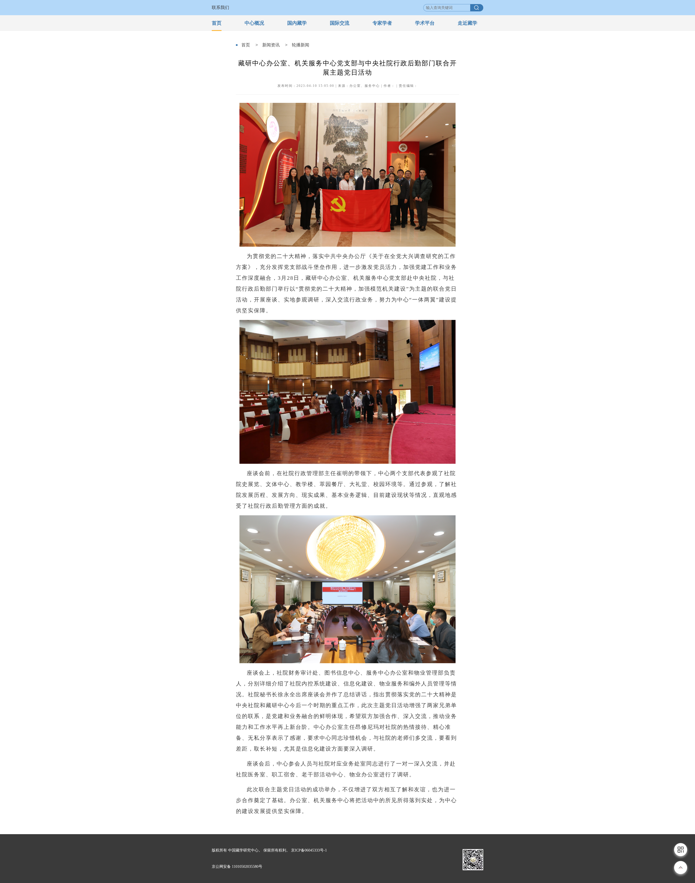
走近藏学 (467, 23)
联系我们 (220, 7)
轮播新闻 (300, 45)
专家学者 (382, 23)
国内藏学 (297, 23)
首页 (217, 23)
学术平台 (425, 23)
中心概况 (254, 23)
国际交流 (339, 23)
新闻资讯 (271, 45)
